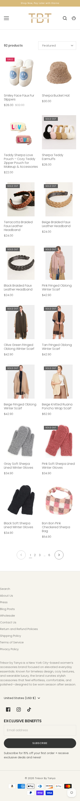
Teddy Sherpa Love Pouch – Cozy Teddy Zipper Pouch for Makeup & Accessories (21, 161)
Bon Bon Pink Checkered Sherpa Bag (56, 527)
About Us (6, 596)
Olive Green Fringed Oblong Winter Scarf (19, 347)
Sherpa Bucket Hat (56, 95)
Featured (49, 45)
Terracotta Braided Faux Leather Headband (18, 226)
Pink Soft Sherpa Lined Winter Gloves (58, 465)
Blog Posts (7, 609)
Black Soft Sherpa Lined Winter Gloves (18, 525)
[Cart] (74, 18)
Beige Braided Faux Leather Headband (56, 224)
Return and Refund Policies (19, 629)
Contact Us (8, 622)
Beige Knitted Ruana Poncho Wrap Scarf (57, 406)
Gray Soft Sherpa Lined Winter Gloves (18, 465)
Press (4, 602)
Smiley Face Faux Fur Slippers (19, 97)
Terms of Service (12, 642)
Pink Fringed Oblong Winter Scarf (57, 287)
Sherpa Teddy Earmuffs (52, 157)
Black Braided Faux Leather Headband (18, 287)
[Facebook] (8, 709)
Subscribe (40, 743)
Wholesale (7, 615)
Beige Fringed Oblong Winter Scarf (20, 406)
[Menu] (6, 18)
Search (5, 589)
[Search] (65, 18)
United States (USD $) (20, 698)
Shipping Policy (10, 636)
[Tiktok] (29, 709)
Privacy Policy (9, 649)
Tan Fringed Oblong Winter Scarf (57, 347)
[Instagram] (18, 709)
